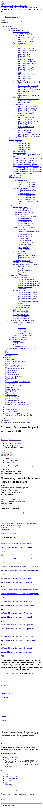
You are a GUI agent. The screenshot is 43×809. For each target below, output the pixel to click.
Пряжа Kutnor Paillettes (21, 32)
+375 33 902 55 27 (20, 6)
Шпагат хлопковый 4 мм (26, 184)
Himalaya (16, 374)
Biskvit (14, 363)
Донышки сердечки (25, 225)
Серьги (15, 344)
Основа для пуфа (15, 309)
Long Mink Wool (24, 382)
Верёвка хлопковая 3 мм (26, 194)
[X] (8, 455)
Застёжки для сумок (25, 236)
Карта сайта (9, 786)
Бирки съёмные (23, 210)
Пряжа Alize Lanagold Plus (27, 61)
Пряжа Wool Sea (19, 35)
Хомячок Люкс (23, 404)
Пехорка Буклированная (26, 130)
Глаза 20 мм (22, 331)
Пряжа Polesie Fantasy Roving (28, 106)
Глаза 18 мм (22, 330)
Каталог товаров (11, 28)
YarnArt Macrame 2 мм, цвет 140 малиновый (18, 605)
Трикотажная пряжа (20, 43)
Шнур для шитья (15, 175)
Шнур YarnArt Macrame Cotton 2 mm (26, 166)
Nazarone (16, 389)
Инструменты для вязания (18, 276)
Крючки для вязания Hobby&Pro (29, 283)
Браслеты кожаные (24, 233)
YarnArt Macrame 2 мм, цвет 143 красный (16, 652)
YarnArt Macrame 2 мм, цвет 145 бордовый (17, 629)
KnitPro (15, 378)
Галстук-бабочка (19, 343)
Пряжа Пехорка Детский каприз (29, 134)
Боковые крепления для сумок (28, 231)
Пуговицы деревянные (21, 261)
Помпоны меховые (20, 253)
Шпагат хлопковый (20, 181)
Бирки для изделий (20, 207)
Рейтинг (4, 528)
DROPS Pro (19, 367)
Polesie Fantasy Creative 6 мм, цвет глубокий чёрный (20, 570)
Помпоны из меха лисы (26, 257)
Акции (7, 350)
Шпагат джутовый (20, 179)
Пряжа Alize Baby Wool (26, 52)
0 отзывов (4, 440)
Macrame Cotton (10, 533)
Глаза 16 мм (22, 328)
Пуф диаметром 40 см (21, 311)
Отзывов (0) (9, 462)
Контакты (8, 784)
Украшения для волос (21, 346)
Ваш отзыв (5, 522)
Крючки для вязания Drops (27, 279)
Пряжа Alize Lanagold (25, 60)
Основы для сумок (24, 244)
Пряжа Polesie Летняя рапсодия (29, 112)
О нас (7, 352)
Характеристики (11, 460)
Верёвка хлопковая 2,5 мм (27, 192)
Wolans (14, 395)
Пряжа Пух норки (19, 45)
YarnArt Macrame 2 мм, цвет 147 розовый (16, 617)
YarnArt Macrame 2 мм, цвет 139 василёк (16, 582)
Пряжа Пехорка (18, 128)
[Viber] (11, 455)
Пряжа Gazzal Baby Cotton (27, 88)
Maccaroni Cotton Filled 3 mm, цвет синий (16, 559)
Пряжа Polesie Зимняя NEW (27, 110)
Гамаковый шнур (15, 138)
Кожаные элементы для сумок (24, 227)
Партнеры (8, 780)
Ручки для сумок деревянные (23, 262)
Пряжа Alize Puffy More (26, 74)
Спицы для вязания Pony (26, 300)
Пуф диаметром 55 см (21, 316)
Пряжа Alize (17, 47)
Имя (2, 513)
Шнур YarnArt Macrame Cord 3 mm (25, 164)
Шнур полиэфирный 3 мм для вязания (27, 168)
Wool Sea (16, 397)
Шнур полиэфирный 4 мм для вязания (27, 169)
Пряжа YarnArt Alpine (25, 119)
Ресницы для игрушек (25, 333)
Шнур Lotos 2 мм (24, 143)
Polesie (14, 391)
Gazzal (14, 372)
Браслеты (16, 341)
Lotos (13, 383)
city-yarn (16, 365)
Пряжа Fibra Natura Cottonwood (29, 82)
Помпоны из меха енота (26, 255)
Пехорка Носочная (24, 132)
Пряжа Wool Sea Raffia (26, 39)
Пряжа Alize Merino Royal (27, 63)
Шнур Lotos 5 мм (24, 149)
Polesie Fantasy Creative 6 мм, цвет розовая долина (20, 594)
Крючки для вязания (20, 277)
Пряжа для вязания (16, 30)
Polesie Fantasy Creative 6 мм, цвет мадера (16, 547)
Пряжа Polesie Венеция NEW (28, 108)
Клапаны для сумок (25, 240)
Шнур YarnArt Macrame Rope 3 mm (17, 413)
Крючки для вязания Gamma (28, 281)
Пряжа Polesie (18, 104)
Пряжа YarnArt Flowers (26, 127)
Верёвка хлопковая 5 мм (26, 197)
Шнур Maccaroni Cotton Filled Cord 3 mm (27, 158)
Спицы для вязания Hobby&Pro (29, 294)
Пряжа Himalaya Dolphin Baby (28, 95)
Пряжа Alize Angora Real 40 (27, 50)
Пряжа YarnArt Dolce (25, 123)
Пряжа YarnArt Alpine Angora (28, 121)
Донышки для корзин (21, 214)
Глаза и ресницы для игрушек (24, 322)
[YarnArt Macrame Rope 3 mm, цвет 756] (15, 422)
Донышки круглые (24, 220)
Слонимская (20, 402)
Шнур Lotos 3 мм (24, 145)
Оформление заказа (12, 776)
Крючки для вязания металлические (25, 288)
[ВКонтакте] (2, 455)
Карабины (21, 268)
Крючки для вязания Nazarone (28, 285)
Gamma (15, 370)
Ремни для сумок (24, 246)
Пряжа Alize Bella (24, 54)
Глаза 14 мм (22, 326)
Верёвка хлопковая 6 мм (26, 199)
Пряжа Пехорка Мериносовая (28, 136)
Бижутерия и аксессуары (18, 339)
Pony (12, 393)
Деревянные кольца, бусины (23, 212)
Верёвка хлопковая (20, 188)
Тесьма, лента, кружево (17, 337)
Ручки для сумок (23, 248)
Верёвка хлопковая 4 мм (26, 195)
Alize (12, 359)
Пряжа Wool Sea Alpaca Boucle (28, 37)
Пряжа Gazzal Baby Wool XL (28, 91)
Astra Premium (22, 361)
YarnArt (15, 398)
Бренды (7, 357)
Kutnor (14, 380)
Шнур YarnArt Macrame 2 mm (23, 162)
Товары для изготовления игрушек (21, 320)
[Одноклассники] (5, 455)
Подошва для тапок (20, 251)
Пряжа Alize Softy (24, 76)
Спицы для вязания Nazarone (28, 298)
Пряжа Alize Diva (24, 56)
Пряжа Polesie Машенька (26, 114)
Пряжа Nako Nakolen (25, 101)
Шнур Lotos (17, 142)
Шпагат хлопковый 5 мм (26, 186)
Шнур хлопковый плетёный (23, 173)
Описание (8, 459)
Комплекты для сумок (25, 242)
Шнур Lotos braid (19, 151)
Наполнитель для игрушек (22, 335)
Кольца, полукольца (25, 270)
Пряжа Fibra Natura (20, 80)
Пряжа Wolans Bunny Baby (22, 34)
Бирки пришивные (24, 209)
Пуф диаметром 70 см (21, 318)
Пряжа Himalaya (19, 93)
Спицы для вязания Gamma (27, 292)
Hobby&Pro (19, 376)
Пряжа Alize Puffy (24, 65)
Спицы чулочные (24, 305)
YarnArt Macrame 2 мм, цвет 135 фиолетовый (18, 640)
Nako (12, 387)
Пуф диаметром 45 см (21, 313)
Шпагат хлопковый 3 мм (26, 182)
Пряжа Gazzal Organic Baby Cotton (30, 89)
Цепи (19, 274)
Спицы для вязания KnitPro (27, 296)
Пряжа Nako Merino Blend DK (28, 99)
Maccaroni (17, 385)
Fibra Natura (19, 369)
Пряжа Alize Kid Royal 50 (27, 58)
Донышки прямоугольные (27, 216)
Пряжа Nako (17, 97)
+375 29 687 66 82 (7, 6)
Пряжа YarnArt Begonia (26, 117)
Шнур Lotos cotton (19, 153)
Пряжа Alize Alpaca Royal (27, 48)
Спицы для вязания (20, 290)
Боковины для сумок (25, 229)
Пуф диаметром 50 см (21, 315)
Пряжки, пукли (23, 272)
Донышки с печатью (25, 218)
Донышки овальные (25, 222)
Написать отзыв (15, 440)
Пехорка (16, 400)
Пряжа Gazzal (18, 84)
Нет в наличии (6, 452)
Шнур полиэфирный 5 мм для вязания (27, 171)
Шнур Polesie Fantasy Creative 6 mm (25, 160)
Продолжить (5, 530)
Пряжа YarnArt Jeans (25, 125)
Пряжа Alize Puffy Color (26, 67)
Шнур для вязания (15, 140)
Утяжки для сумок (24, 249)
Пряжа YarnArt (18, 115)
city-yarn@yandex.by (12, 759)
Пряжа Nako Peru (24, 102)
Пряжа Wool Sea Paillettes (26, 41)
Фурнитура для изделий (17, 205)
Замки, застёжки (23, 266)
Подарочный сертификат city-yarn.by (22, 348)
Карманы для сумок (25, 238)
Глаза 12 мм (22, 324)
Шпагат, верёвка (15, 177)
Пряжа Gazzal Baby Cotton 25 (28, 86)
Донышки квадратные (25, 223)
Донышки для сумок (25, 235)
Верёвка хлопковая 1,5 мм (27, 190)
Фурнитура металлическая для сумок (26, 264)
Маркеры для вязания (21, 307)
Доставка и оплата (11, 354)
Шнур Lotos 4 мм (24, 147)
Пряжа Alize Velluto (24, 78)
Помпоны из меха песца (26, 259)
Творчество (9, 356)
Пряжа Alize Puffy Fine (26, 69)
